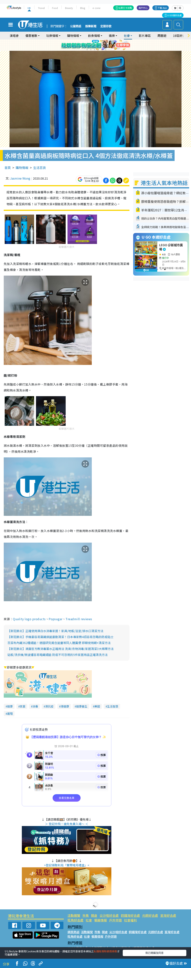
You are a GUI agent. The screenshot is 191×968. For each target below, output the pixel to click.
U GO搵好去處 (174, 15)
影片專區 (145, 35)
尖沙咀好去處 (109, 915)
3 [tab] (94, 45)
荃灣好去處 (168, 915)
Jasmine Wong (20, 178)
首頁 (7, 167)
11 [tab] (102, 50)
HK (29, 8)
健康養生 (81, 706)
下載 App (162, 7)
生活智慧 (112, 706)
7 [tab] (87, 50)
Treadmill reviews (78, 619)
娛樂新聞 (90, 26)
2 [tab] (91, 45)
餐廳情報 (100, 920)
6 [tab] (106, 45)
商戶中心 (143, 7)
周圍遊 (161, 35)
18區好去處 (180, 35)
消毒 (35, 706)
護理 (10, 713)
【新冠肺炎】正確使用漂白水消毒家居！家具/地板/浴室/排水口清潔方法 (55, 631)
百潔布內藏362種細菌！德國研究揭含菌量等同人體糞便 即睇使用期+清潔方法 (59, 642)
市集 (85, 915)
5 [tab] (102, 45)
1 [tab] (87, 45)
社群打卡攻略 (125, 7)
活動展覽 (74, 915)
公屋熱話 (75, 26)
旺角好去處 (75, 920)
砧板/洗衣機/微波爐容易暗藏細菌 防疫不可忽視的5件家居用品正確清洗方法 (57, 654)
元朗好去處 (150, 915)
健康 (10, 706)
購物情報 (22, 167)
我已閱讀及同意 (154, 953)
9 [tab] (94, 50)
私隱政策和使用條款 (105, 951)
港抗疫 (49, 706)
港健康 (65, 706)
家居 (22, 706)
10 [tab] (98, 50)
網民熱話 (73, 932)
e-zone (97, 8)
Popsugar (55, 619)
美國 (97, 706)
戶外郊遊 (115, 920)
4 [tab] (98, 45)
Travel (41, 8)
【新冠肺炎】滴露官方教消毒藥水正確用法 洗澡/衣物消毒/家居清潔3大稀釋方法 (60, 648)
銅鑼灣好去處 (130, 915)
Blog (82, 8)
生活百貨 (39, 167)
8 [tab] (91, 50)
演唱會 (14, 35)
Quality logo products (29, 619)
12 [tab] (106, 50)
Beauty (69, 8)
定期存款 (106, 26)
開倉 (94, 915)
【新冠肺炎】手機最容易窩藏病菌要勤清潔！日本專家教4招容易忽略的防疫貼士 (60, 637)
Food (55, 8)
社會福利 (130, 920)
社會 (89, 920)
